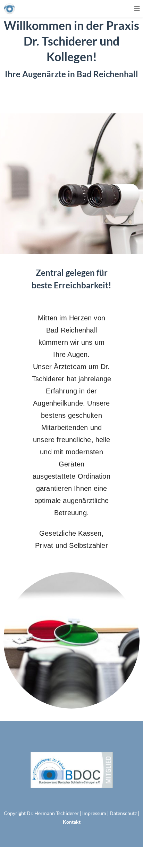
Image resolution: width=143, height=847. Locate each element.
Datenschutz (123, 813)
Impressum (94, 813)
